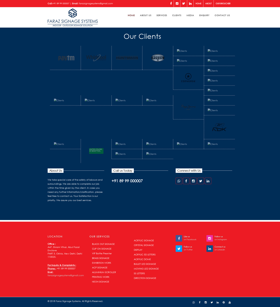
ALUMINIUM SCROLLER (104, 272)
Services (162, 15)
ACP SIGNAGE (99, 267)
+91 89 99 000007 (60, 3)
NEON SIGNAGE (100, 281)
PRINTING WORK (100, 276)
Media (190, 15)
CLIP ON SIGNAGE (101, 248)
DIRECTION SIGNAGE (145, 278)
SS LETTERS (139, 273)
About (208, 3)
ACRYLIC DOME (142, 259)
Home (198, 3)
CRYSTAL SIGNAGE (144, 245)
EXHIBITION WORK (101, 262)
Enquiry (204, 15)
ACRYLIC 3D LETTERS (145, 254)
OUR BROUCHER (223, 3)
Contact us (222, 15)
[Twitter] (183, 3)
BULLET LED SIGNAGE (145, 263)
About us (145, 15)
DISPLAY (138, 249)
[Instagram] (177, 3)
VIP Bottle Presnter (102, 253)
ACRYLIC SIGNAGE (144, 240)
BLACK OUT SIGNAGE (103, 244)
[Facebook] (171, 3)
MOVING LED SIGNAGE (146, 268)
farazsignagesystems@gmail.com (96, 3)
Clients (176, 15)
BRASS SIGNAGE (100, 258)
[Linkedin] (190, 3)
